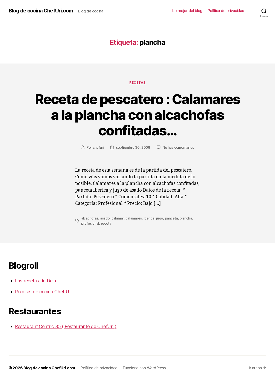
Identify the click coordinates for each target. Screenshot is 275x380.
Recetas (137, 83)
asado (105, 218)
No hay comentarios (178, 147)
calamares (134, 218)
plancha (186, 218)
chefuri (98, 147)
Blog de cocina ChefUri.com (41, 10)
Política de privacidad (226, 10)
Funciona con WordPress (144, 368)
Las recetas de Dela (35, 280)
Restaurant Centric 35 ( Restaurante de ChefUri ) (65, 326)
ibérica (149, 218)
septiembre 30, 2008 (133, 147)
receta (106, 223)
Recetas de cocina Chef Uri (43, 291)
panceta (171, 218)
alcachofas (89, 218)
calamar (118, 218)
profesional (90, 223)
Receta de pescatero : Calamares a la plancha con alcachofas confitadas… (137, 115)
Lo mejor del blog (187, 10)
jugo (159, 218)
